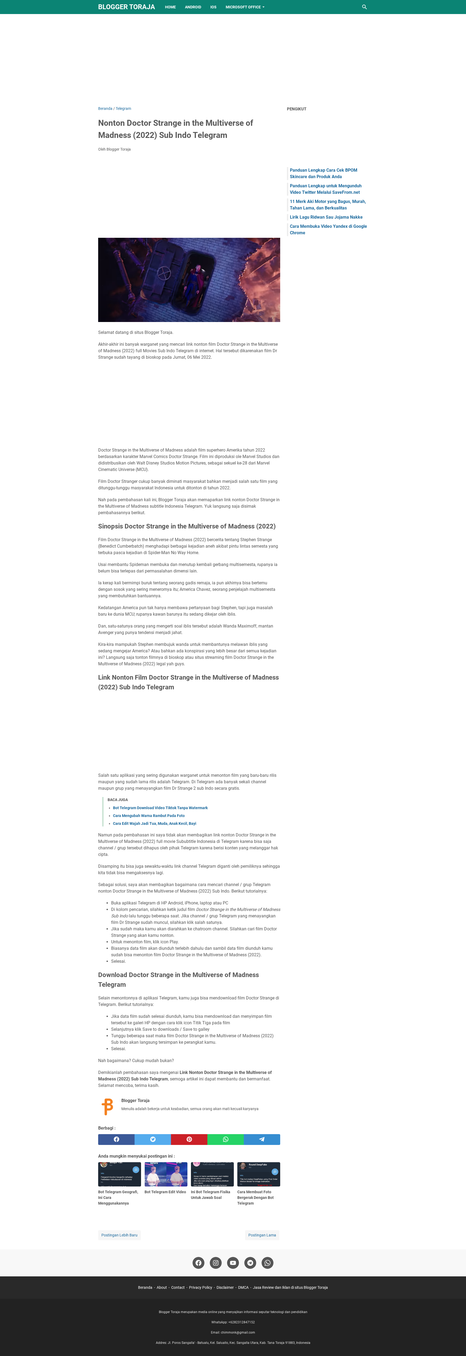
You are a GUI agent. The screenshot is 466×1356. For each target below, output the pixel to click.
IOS (213, 7)
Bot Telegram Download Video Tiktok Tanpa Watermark (160, 808)
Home (170, 7)
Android (193, 7)
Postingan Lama (262, 1235)
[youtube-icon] (233, 1263)
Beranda (145, 1287)
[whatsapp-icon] (267, 1263)
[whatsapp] (225, 1139)
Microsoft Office (243, 7)
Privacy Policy (200, 1287)
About (162, 1287)
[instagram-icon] (216, 1263)
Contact (178, 1287)
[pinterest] (189, 1139)
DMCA (243, 1287)
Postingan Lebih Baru (119, 1235)
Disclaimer (225, 1287)
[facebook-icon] (198, 1263)
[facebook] (116, 1139)
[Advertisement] (233, 60)
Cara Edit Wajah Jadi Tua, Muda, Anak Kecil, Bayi (154, 823)
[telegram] (262, 1139)
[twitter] (153, 1139)
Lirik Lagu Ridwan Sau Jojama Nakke (326, 217)
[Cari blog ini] (364, 7)
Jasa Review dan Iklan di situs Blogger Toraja (290, 1287)
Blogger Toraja (126, 7)
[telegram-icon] (250, 1263)
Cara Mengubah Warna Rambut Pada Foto (149, 815)
